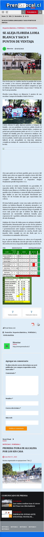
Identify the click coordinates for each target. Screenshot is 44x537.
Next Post (7, 439)
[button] (23, 12)
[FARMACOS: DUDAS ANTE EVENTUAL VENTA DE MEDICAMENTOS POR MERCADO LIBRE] (7, 514)
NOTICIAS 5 (5, 529)
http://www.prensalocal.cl (21, 347)
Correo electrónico (13, 408)
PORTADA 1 (21, 28)
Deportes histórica (9, 28)
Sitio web (9, 418)
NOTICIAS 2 (14, 527)
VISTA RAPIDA (31, 28)
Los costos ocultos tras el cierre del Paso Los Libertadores (26, 505)
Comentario (11, 373)
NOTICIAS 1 (7, 444)
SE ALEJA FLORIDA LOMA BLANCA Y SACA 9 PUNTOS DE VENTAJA (21, 37)
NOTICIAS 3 (23, 527)
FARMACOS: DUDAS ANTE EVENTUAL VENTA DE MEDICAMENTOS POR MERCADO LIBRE (27, 515)
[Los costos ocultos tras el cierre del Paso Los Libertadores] (7, 503)
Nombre (9, 398)
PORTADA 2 (16, 444)
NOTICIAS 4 (32, 527)
